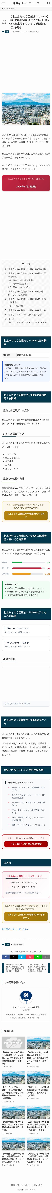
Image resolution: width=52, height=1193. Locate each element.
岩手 (6, 32)
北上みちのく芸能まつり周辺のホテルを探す (26, 515)
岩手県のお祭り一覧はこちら (15, 929)
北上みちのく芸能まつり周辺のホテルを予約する (26, 916)
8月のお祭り (18, 944)
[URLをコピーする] (46, 957)
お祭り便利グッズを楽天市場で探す (26, 844)
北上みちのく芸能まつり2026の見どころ (27, 310)
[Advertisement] (26, 63)
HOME (12, 1185)
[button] (6, 957)
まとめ (11, 319)
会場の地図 (18, 306)
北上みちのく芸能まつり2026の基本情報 (27, 269)
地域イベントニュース (26, 3)
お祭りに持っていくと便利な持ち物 (25, 314)
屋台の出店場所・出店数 (23, 280)
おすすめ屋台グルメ (22, 284)
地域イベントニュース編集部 (26, 1007)
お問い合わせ (37, 1185)
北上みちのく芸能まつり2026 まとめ (30, 322)
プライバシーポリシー (23, 1185)
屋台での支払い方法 (22, 287)
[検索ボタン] (48, 3)
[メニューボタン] (3, 3)
